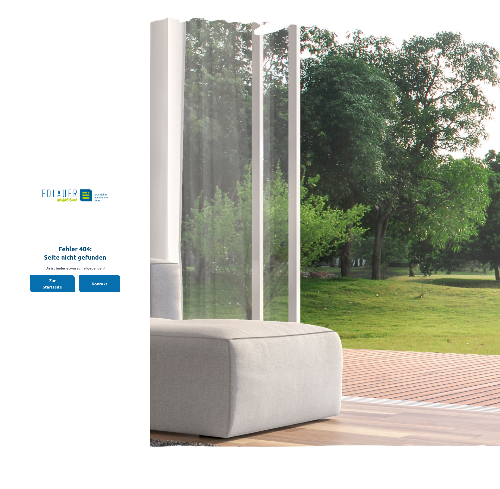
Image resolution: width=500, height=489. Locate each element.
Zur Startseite (52, 284)
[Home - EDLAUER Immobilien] (75, 196)
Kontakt (100, 283)
